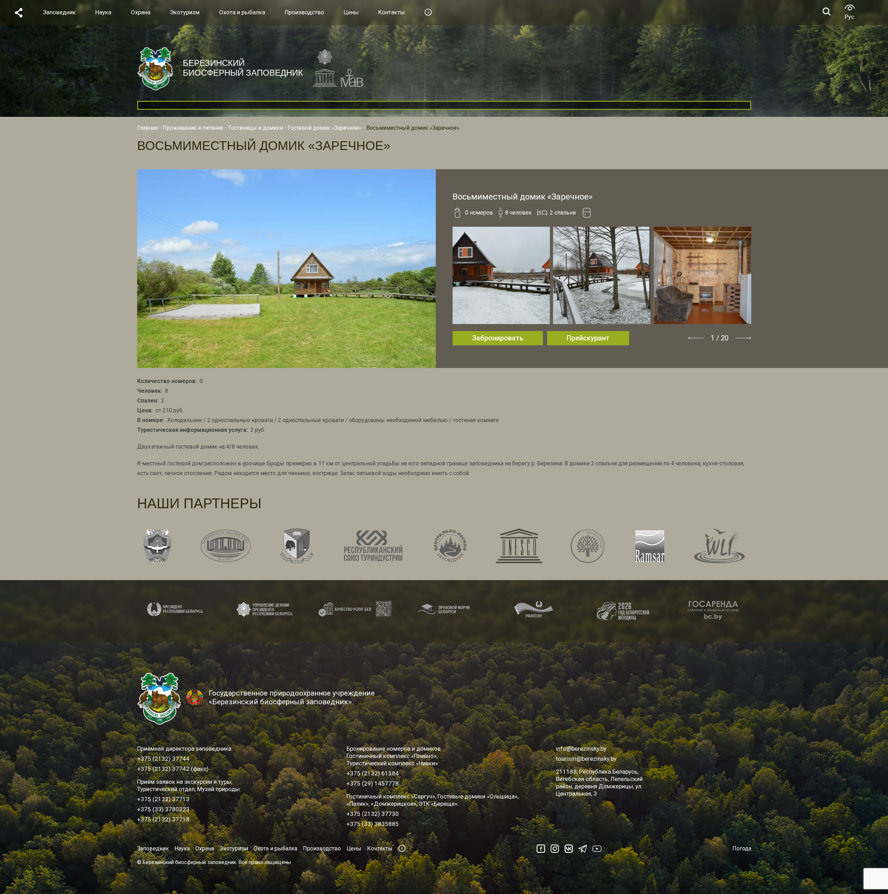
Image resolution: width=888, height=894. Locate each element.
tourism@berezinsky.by (586, 758)
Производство (322, 848)
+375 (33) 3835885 (372, 823)
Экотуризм (233, 848)
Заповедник (153, 848)
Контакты (380, 848)
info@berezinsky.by (581, 748)
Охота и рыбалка (275, 848)
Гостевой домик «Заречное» (324, 128)
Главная (147, 128)
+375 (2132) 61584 (372, 773)
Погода (741, 848)
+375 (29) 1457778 (372, 783)
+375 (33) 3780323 (163, 809)
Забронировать (497, 338)
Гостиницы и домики (255, 128)
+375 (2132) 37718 (163, 819)
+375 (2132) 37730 (372, 813)
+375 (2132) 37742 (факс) (173, 768)
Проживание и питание (193, 128)
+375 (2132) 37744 (163, 758)
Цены (353, 848)
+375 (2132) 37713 (163, 799)
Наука (182, 848)
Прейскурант (588, 338)
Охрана (204, 848)
